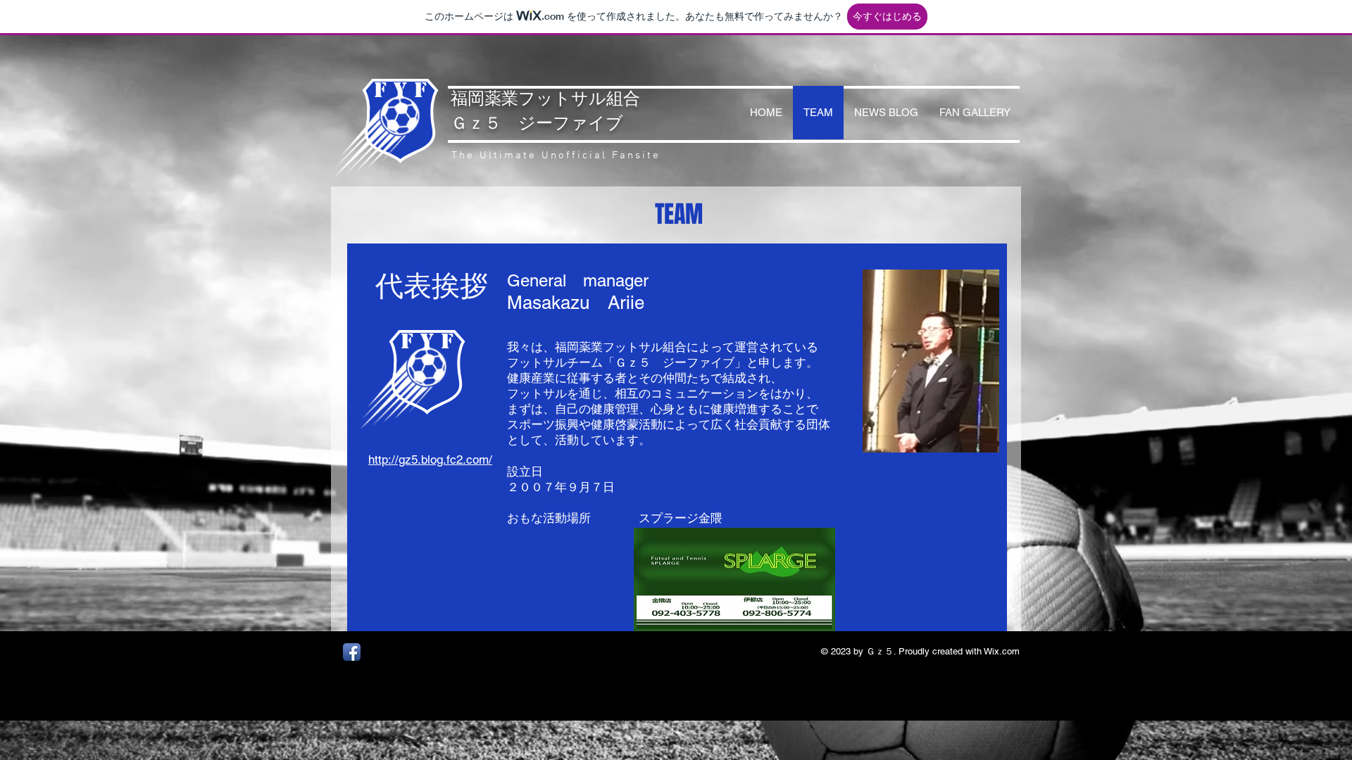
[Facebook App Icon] (352, 652)
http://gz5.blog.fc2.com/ (430, 459)
